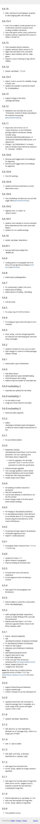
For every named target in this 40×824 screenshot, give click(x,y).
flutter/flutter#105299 (21, 201)
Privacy (18, 821)
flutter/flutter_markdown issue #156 (14, 675)
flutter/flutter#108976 (13, 118)
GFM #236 (16, 267)
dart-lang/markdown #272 (26, 662)
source (35, 821)
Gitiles (13, 821)
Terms (24, 821)
